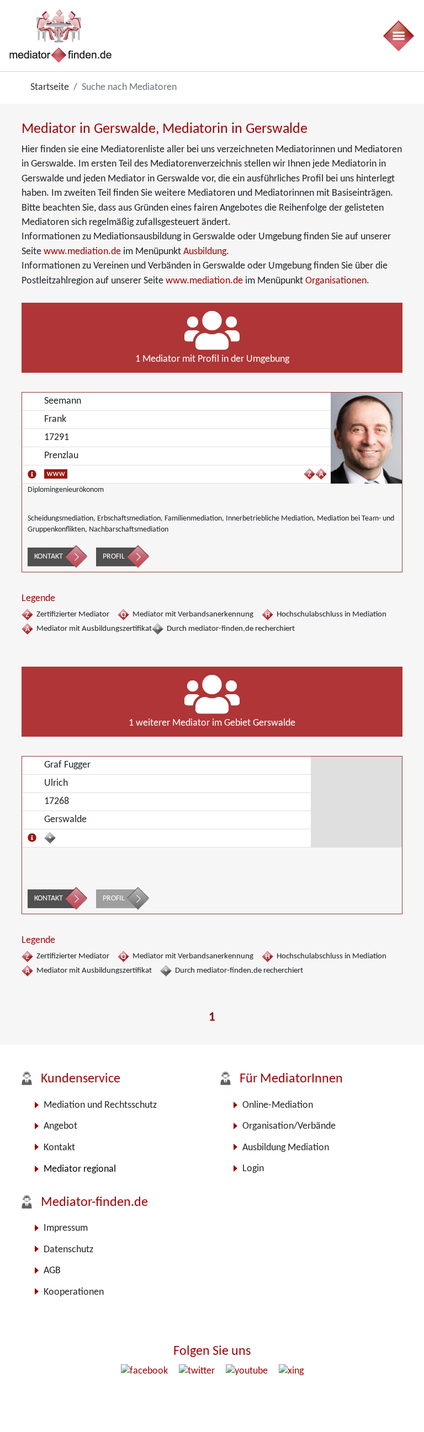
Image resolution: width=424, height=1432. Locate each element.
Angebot (60, 1126)
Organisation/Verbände (289, 1126)
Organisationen (336, 281)
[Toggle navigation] (398, 35)
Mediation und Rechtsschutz (100, 1105)
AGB (52, 1270)
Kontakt (48, 557)
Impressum (66, 1228)
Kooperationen (74, 1292)
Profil (114, 557)
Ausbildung (204, 251)
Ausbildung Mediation (285, 1147)
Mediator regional (80, 1169)
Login (253, 1168)
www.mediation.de (82, 251)
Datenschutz (68, 1249)
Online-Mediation (277, 1105)
